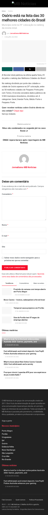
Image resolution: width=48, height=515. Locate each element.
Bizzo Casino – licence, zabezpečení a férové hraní (24, 300)
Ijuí (3, 440)
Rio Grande (6, 459)
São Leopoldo (7, 453)
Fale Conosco (7, 500)
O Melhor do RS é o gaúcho (29, 504)
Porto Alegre (7, 431)
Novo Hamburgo (8, 450)
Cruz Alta (5, 456)
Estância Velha (8, 447)
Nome (5, 225)
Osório (10, 11)
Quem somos (20, 500)
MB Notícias (15, 504)
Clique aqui (18, 111)
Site (3, 247)
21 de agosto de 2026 (12, 345)
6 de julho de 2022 (11, 37)
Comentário (7, 194)
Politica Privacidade (36, 500)
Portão (5, 434)
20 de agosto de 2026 (12, 378)
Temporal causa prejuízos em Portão (29, 308)
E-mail (5, 236)
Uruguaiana (6, 437)
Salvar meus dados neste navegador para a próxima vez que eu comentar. (22, 259)
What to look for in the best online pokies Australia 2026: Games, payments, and (21, 340)
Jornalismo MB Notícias (19, 33)
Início (4, 11)
